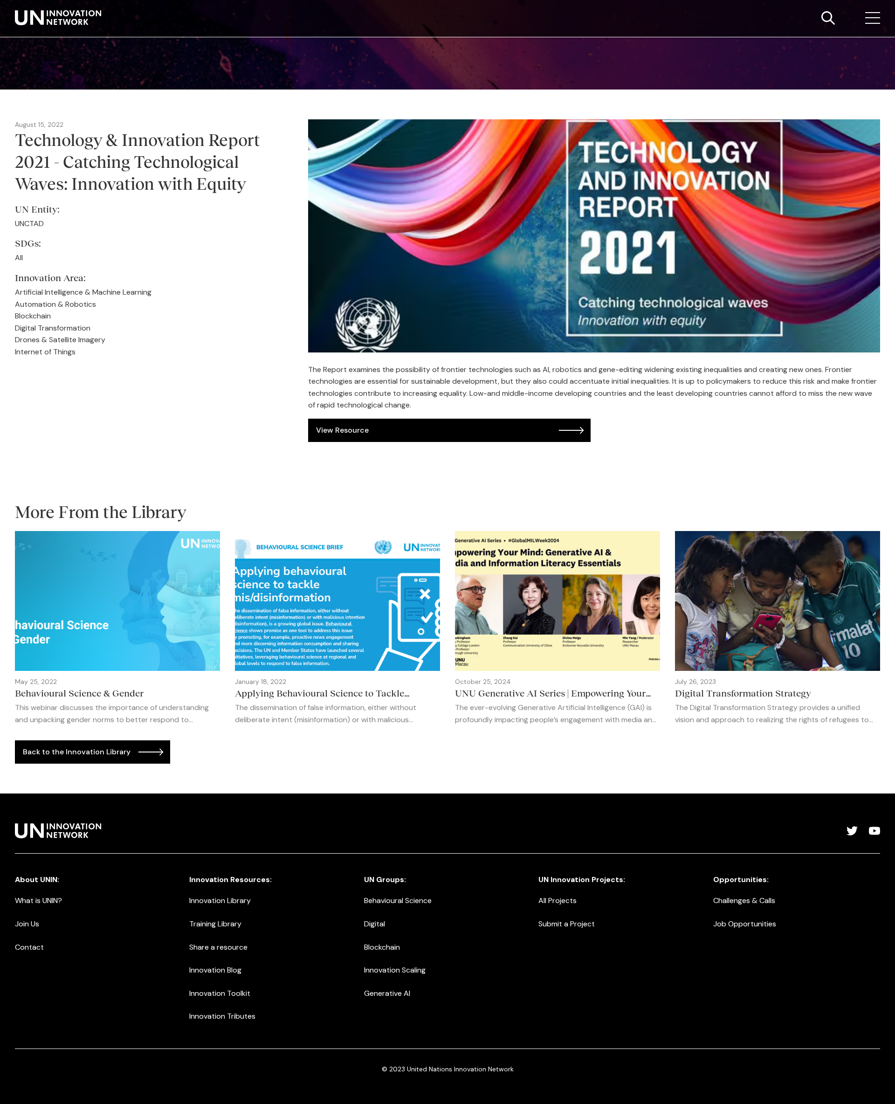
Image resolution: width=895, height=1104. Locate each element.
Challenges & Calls (744, 900)
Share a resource (218, 947)
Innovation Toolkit (219, 993)
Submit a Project (566, 924)
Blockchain (382, 947)
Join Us (27, 924)
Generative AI (387, 993)
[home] (58, 17)
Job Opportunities (744, 924)
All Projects (557, 900)
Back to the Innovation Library (77, 752)
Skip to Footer (15, 9)
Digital (374, 924)
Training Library (215, 924)
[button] (873, 18)
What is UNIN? (38, 900)
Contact (29, 947)
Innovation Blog (215, 970)
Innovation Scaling (395, 970)
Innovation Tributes (222, 1016)
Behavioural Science (398, 900)
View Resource (342, 430)
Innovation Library (220, 900)
